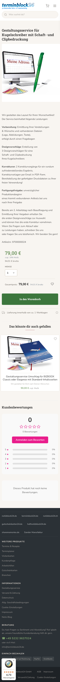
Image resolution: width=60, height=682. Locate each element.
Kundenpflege (8, 560)
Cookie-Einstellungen (12, 607)
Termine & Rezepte (11, 546)
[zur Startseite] (18, 5)
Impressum (7, 612)
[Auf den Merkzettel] (55, 339)
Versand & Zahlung (11, 592)
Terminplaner (8, 551)
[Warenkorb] (47, 5)
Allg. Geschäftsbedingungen (15, 602)
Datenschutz (8, 597)
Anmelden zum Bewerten (30, 440)
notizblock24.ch (50, 515)
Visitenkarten (8, 555)
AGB (39, 671)
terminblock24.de (30, 515)
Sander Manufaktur (33, 532)
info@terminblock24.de (13, 646)
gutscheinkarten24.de (12, 524)
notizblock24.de (9, 515)
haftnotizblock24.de (36, 524)
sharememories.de (10, 532)
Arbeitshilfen (8, 565)
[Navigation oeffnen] (54, 5)
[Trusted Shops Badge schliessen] (13, 660)
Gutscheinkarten (9, 570)
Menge (8, 266)
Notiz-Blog (7, 617)
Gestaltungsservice (11, 588)
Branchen (6, 575)
